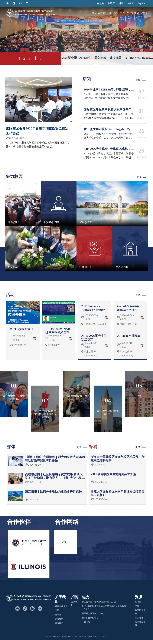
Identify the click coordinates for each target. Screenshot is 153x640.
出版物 (58, 614)
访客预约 (59, 618)
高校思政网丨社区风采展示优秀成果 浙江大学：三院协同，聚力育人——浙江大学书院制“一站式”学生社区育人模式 (55, 478)
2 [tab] (24, 58)
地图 (57, 610)
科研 (122, 12)
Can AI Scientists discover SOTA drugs (128, 309)
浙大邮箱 (139, 617)
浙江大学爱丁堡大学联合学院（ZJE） (99, 601)
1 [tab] (19, 58)
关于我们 (102, 12)
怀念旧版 (86, 621)
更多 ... (65, 542)
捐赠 (120, 3)
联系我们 (59, 622)
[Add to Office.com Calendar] (34, 338)
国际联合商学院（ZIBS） (93, 613)
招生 (110, 12)
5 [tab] (40, 58)
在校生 (100, 3)
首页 (94, 12)
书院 (137, 605)
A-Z (21, 3)
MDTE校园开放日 (21, 329)
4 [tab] (34, 58)
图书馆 (138, 601)
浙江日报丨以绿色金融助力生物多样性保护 (53, 491)
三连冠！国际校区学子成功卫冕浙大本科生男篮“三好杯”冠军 (102, 57)
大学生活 (131, 12)
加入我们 (142, 12)
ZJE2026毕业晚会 (128, 335)
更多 (138, 80)
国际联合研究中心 (90, 617)
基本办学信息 (61, 605)
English (141, 3)
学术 (116, 12)
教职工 (111, 3)
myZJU (130, 3)
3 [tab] (29, 58)
